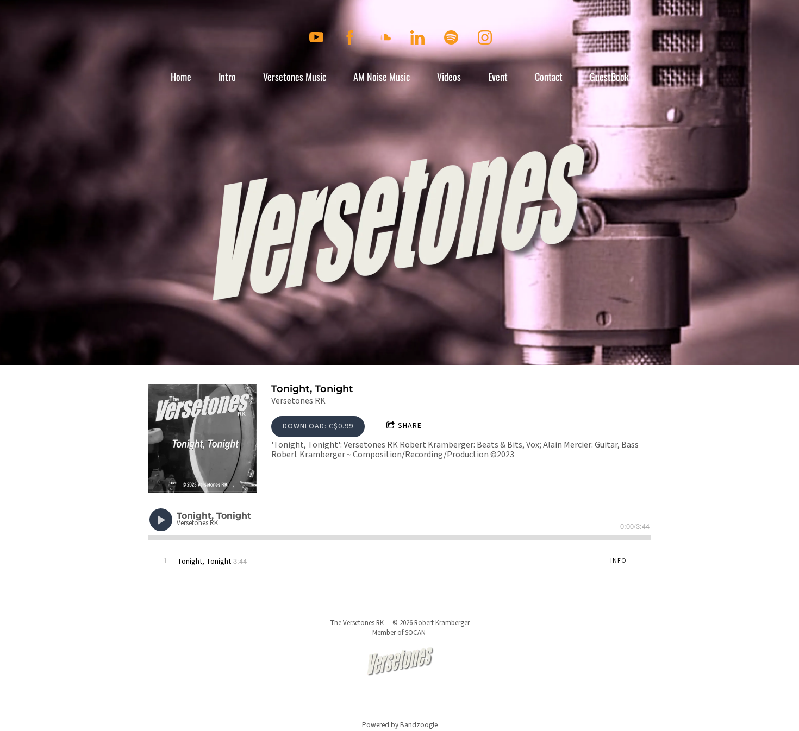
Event (498, 77)
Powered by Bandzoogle (400, 725)
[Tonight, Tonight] (202, 438)
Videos (449, 77)
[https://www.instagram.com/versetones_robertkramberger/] (485, 37)
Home (181, 77)
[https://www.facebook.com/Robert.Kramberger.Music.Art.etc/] (350, 37)
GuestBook (609, 77)
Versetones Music (294, 77)
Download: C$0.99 (318, 426)
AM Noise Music (381, 77)
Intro (227, 77)
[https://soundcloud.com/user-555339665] (384, 37)
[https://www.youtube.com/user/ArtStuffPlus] (316, 37)
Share (410, 425)
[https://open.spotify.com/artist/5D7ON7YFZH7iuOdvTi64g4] (451, 37)
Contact (549, 77)
